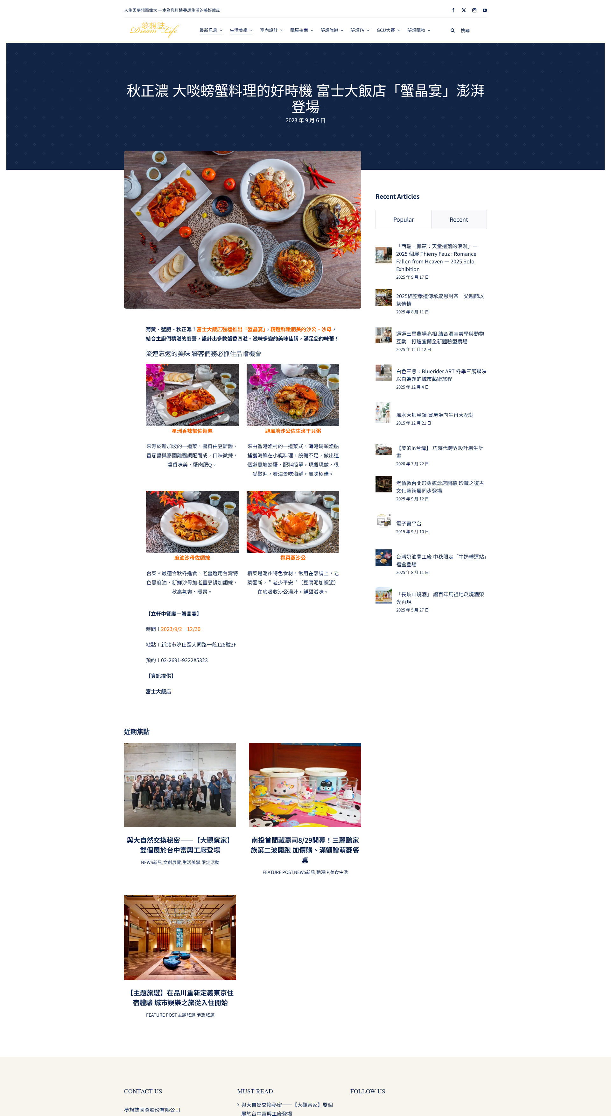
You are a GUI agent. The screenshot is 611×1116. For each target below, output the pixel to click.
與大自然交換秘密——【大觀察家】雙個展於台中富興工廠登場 (180, 845)
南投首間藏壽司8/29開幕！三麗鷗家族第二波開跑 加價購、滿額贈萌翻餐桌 (305, 850)
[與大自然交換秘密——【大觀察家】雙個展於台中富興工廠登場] (180, 747)
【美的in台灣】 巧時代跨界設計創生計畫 (439, 451)
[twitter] (464, 10)
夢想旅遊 (205, 1015)
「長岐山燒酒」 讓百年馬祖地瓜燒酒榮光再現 (440, 597)
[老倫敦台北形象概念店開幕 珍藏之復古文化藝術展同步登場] (384, 480)
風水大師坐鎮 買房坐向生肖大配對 (435, 414)
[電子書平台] (384, 518)
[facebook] (453, 10)
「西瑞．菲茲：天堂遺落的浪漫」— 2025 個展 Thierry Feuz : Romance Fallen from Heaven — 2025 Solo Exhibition (437, 257)
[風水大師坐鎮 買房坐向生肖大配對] (383, 406)
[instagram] (474, 10)
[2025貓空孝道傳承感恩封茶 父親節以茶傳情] (384, 293)
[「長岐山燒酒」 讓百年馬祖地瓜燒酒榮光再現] (384, 591)
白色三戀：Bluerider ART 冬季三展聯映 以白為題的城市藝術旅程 (441, 375)
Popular (403, 219)
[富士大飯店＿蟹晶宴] (242, 153)
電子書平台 (409, 523)
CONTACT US (143, 1091)
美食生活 (339, 872)
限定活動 (210, 862)
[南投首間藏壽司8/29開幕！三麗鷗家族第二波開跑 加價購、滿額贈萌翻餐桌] (305, 747)
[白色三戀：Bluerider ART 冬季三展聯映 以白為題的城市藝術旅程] (384, 369)
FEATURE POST (278, 872)
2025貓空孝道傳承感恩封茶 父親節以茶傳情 (440, 299)
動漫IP (322, 872)
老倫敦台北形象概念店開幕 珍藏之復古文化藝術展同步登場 (440, 486)
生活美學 (191, 862)
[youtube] (485, 10)
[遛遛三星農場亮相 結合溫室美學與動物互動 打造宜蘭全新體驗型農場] (384, 331)
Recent (459, 219)
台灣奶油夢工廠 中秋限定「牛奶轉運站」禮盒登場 (441, 560)
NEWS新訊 (151, 862)
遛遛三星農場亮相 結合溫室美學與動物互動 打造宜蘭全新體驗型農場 (440, 337)
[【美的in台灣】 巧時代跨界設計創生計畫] (384, 448)
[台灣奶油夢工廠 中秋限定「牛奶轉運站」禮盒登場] (384, 554)
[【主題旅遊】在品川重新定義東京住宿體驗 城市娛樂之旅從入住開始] (180, 900)
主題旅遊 (186, 1015)
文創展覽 (172, 862)
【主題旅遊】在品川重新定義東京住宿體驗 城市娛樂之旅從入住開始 (180, 997)
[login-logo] (154, 25)
